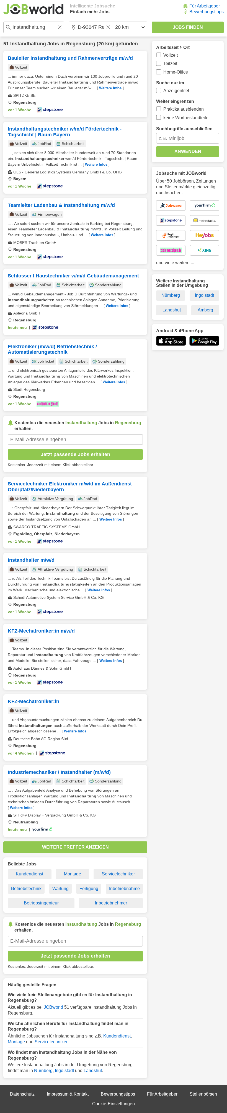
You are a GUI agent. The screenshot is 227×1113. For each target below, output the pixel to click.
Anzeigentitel (176, 90)
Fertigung (88, 888)
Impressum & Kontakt (68, 1094)
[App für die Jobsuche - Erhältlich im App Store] (171, 341)
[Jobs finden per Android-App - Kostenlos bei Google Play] (204, 341)
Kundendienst (29, 874)
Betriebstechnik (26, 888)
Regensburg (80, 43)
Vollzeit (170, 55)
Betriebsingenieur (41, 903)
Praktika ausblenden (183, 109)
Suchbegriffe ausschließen (184, 128)
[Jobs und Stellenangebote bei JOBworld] (33, 9)
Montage (72, 874)
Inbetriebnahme (124, 888)
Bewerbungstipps (206, 11)
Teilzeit (170, 63)
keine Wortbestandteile (185, 117)
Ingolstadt (64, 1070)
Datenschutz (22, 1094)
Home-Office (175, 72)
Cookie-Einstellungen (113, 1103)
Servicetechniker (118, 874)
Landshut (93, 1070)
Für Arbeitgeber (204, 6)
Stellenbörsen (203, 1094)
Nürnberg (43, 1070)
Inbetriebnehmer (111, 903)
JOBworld (53, 1007)
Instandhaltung (28, 43)
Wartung (60, 888)
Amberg (205, 310)
